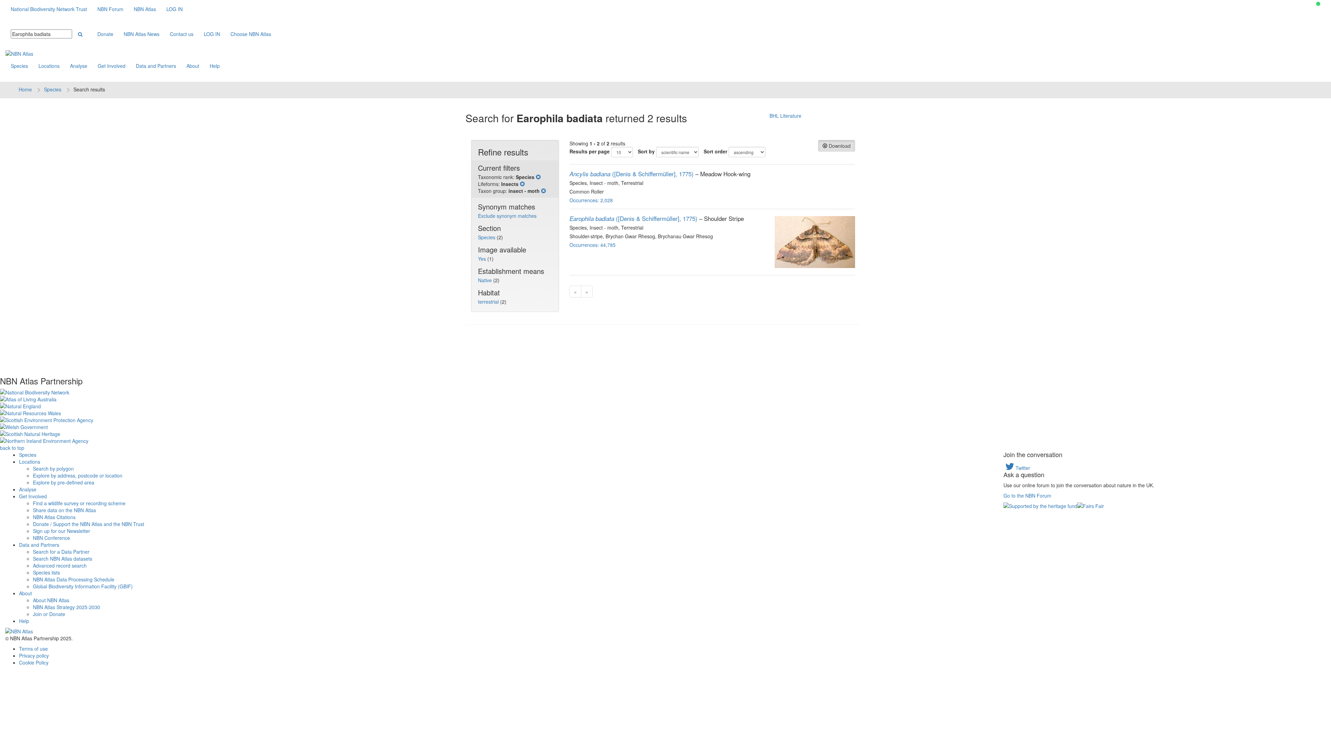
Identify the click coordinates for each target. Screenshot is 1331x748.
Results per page (589, 151)
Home (25, 89)
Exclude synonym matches (507, 215)
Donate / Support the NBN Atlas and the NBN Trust (88, 523)
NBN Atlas (145, 9)
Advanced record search (60, 565)
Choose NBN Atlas (250, 33)
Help (215, 65)
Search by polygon (53, 468)
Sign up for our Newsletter (61, 530)
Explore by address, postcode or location (77, 475)
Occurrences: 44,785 (592, 244)
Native (485, 280)
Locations (49, 65)
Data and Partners (156, 65)
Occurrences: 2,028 (591, 200)
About (192, 65)
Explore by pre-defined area (63, 482)
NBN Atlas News (141, 33)
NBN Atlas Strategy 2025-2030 (66, 607)
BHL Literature (785, 115)
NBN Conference (51, 537)
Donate (105, 33)
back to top (12, 447)
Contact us (181, 33)
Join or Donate (49, 614)
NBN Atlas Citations (54, 517)
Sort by (646, 151)
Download (839, 145)
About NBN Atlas (51, 600)
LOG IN (174, 9)
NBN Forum (110, 9)
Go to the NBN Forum (1027, 495)
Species (19, 65)
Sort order (715, 151)
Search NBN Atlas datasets (62, 558)
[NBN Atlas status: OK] (1318, 3)
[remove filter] (538, 176)
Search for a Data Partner (61, 551)
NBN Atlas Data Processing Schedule (73, 579)
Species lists (46, 572)
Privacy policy (34, 655)
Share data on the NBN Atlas (64, 510)
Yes (482, 258)
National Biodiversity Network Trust (49, 9)
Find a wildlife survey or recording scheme (79, 503)
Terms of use (33, 648)
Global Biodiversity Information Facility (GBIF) (83, 586)
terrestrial (489, 301)
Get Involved (111, 65)
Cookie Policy (34, 662)
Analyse (78, 65)
